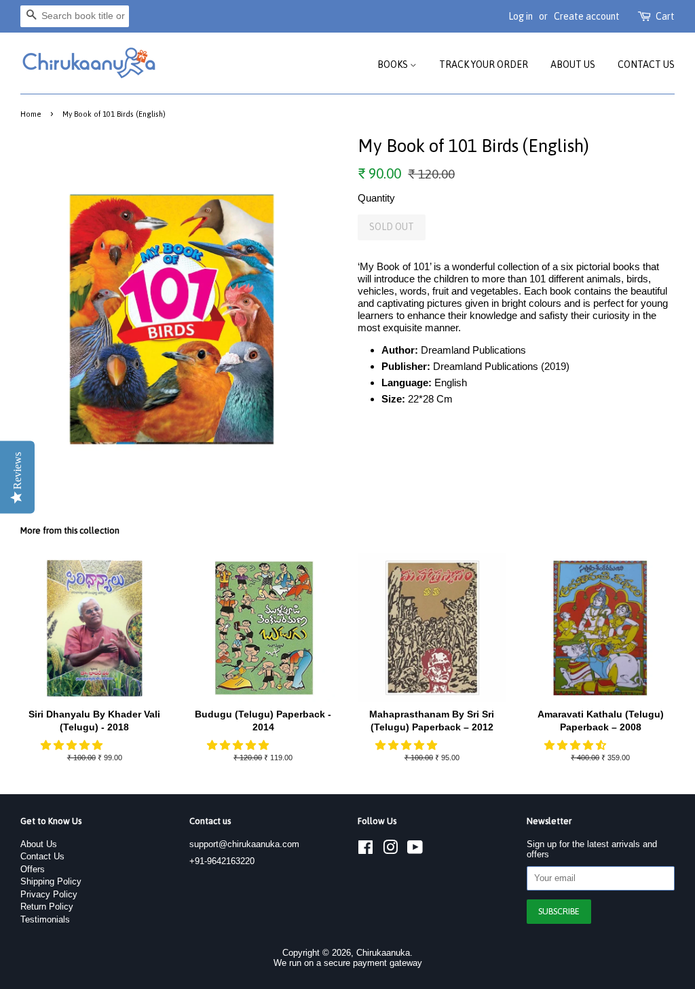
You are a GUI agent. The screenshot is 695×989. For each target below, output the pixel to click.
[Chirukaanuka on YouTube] (415, 850)
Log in (520, 16)
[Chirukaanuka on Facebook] (365, 850)
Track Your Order (483, 64)
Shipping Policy (50, 881)
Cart (665, 16)
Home (30, 113)
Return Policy (46, 906)
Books (393, 64)
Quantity (376, 198)
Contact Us (646, 64)
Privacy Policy (48, 894)
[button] (73, 745)
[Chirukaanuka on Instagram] (390, 850)
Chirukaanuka (383, 953)
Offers (32, 869)
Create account (587, 16)
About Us (572, 64)
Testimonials (45, 919)
